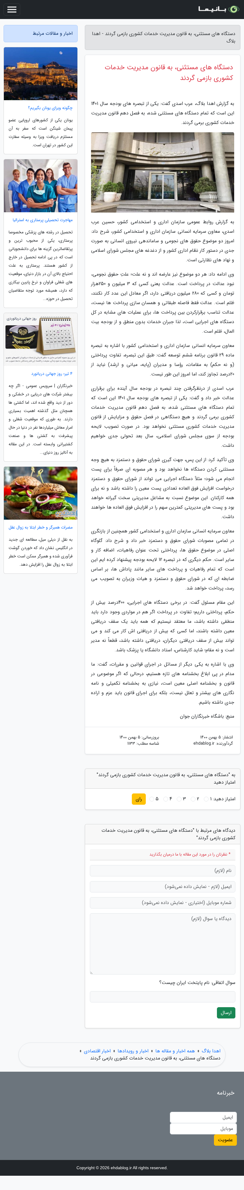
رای (139, 799)
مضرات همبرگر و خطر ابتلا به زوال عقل (41, 527)
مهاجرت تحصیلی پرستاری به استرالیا (43, 220)
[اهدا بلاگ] (218, 9)
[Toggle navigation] (12, 9)
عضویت (225, 1140)
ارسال (226, 1012)
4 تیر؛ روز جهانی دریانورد (52, 374)
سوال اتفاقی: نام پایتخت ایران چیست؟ (197, 982)
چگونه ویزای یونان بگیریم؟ (50, 108)
